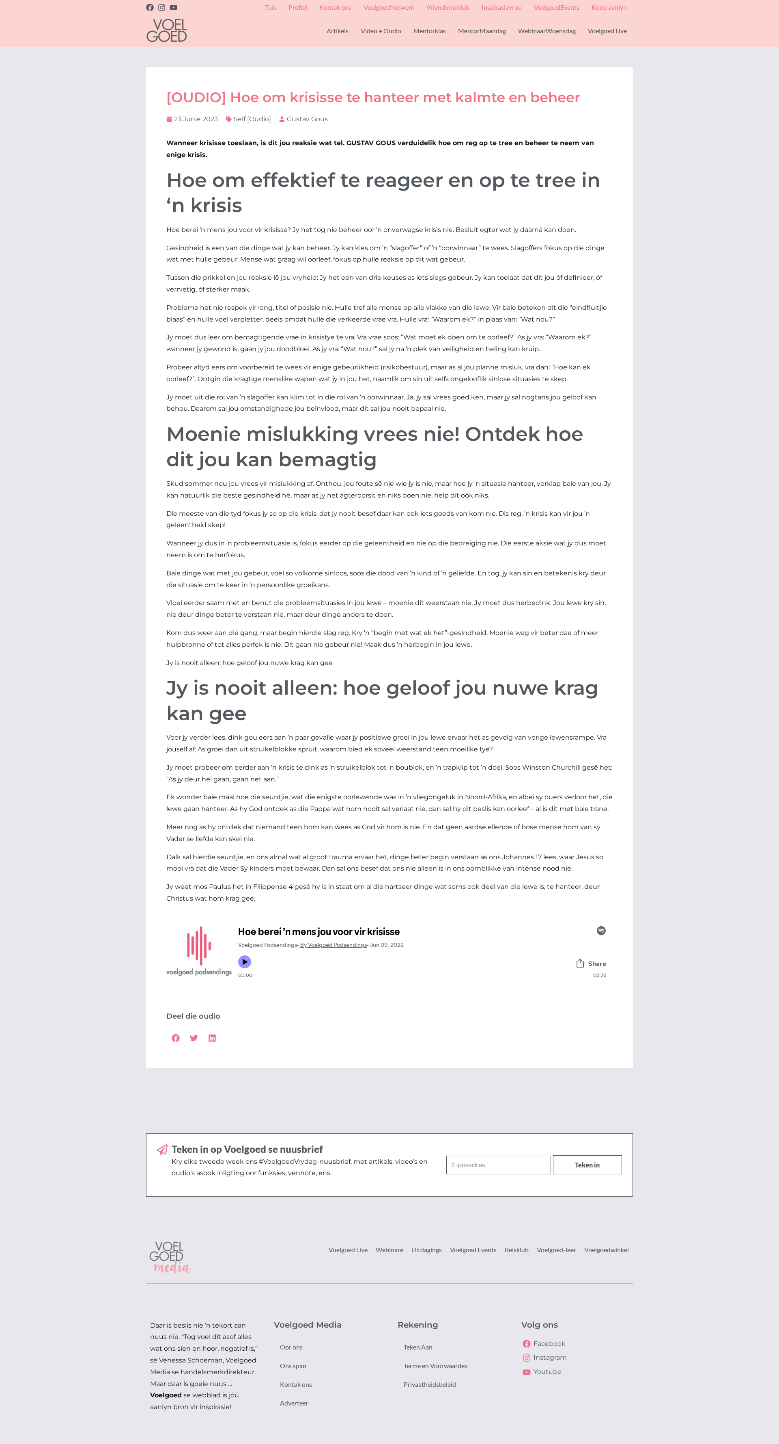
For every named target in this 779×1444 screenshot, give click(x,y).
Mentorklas (429, 30)
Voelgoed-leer (556, 1249)
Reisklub (517, 1249)
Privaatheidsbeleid (430, 1384)
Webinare (389, 1249)
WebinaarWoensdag (547, 30)
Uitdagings (426, 1249)
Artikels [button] (338, 30)
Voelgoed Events (473, 1249)
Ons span (293, 1365)
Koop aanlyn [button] (609, 7)
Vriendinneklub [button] (447, 7)
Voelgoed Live (348, 1249)
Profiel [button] (297, 7)
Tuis (270, 7)
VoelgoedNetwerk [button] (389, 7)
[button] (175, 1038)
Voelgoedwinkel (606, 1249)
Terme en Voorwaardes (435, 1365)
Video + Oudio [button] (381, 30)
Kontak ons (296, 1384)
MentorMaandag (482, 30)
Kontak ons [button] (335, 7)
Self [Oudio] (252, 119)
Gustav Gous (307, 119)
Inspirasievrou (502, 7)
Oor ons (291, 1347)
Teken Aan (418, 1347)
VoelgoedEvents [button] (556, 7)
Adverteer (294, 1403)
